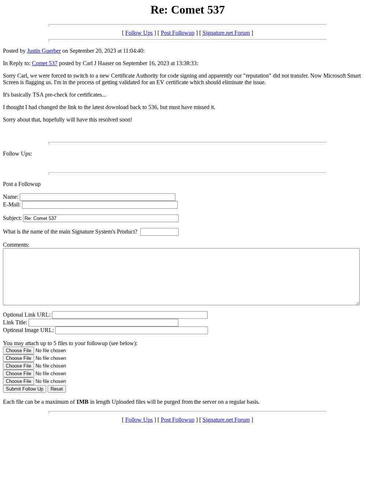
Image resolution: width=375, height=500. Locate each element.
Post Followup (177, 33)
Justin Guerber (44, 51)
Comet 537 (44, 63)
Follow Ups (139, 33)
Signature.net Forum (226, 33)
